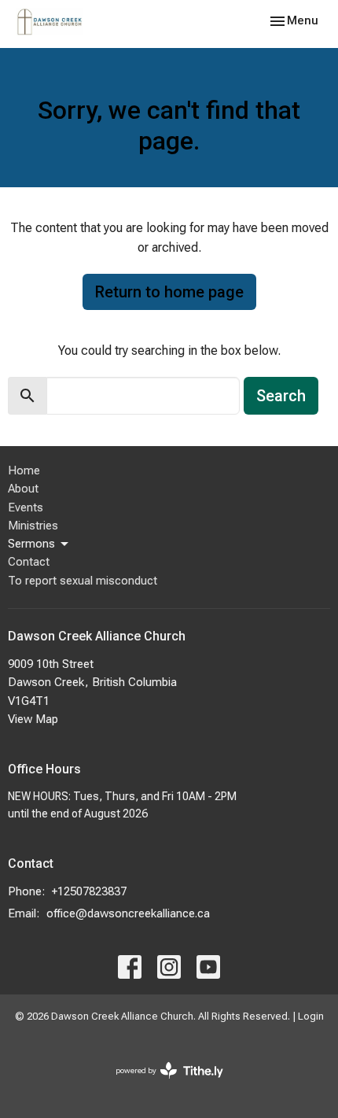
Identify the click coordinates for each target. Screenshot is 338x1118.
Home (24, 470)
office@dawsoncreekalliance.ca (128, 913)
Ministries (33, 525)
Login (311, 1016)
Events (25, 507)
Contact (29, 562)
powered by (161, 1084)
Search (281, 395)
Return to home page (169, 291)
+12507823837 (89, 891)
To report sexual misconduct (82, 581)
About (23, 489)
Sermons (31, 544)
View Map (33, 719)
